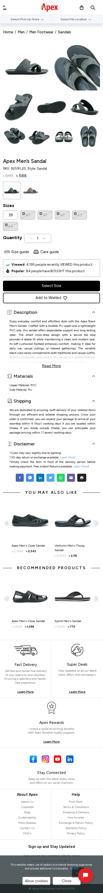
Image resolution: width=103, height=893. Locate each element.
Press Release (27, 823)
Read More (51, 365)
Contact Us (27, 828)
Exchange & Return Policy (76, 823)
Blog (27, 812)
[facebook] (20, 477)
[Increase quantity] (44, 238)
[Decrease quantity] (31, 238)
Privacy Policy (76, 833)
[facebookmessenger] (30, 477)
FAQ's (27, 833)
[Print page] (81, 478)
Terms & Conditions (76, 807)
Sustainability (27, 817)
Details (74, 868)
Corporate (27, 807)
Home (8, 32)
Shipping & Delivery (75, 812)
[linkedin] (40, 477)
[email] (71, 477)
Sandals (64, 32)
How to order (76, 817)
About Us (27, 802)
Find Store (75, 802)
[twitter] (50, 477)
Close (67, 881)
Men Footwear (41, 32)
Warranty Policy (76, 828)
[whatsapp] (61, 477)
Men (21, 32)
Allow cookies (36, 881)
